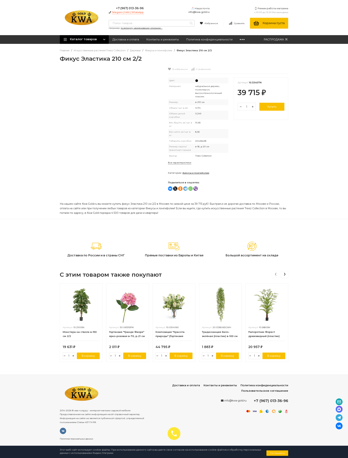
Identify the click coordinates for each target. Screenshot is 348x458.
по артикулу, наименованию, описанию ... (141, 28)
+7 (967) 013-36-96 (130, 8)
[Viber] (195, 188)
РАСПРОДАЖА (274, 39)
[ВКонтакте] (170, 188)
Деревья (135, 50)
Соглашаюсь (277, 453)
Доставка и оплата (125, 39)
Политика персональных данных (76, 439)
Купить (271, 106)
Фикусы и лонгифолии (158, 50)
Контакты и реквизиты (162, 39)
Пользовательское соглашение (264, 390)
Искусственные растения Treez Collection (100, 50)
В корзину (88, 355)
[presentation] (275, 274)
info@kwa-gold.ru (199, 12)
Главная (64, 50)
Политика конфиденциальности (209, 39)
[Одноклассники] (180, 188)
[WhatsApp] (190, 188)
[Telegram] (185, 188)
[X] (175, 188)
